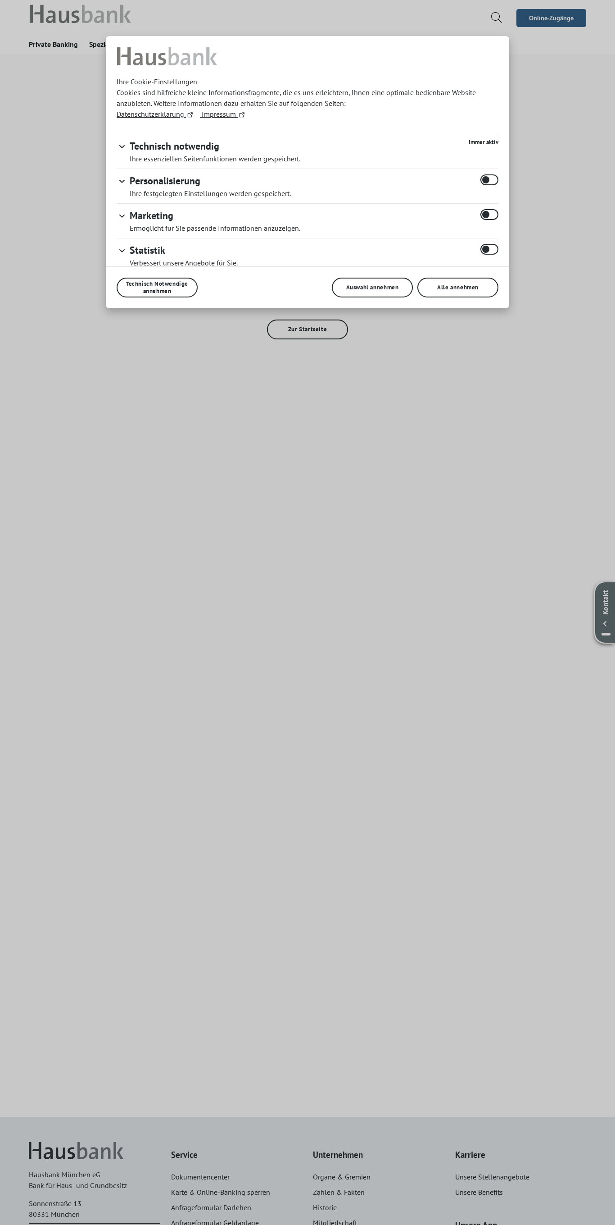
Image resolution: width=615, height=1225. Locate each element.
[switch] (489, 179)
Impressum (219, 114)
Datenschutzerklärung (151, 114)
